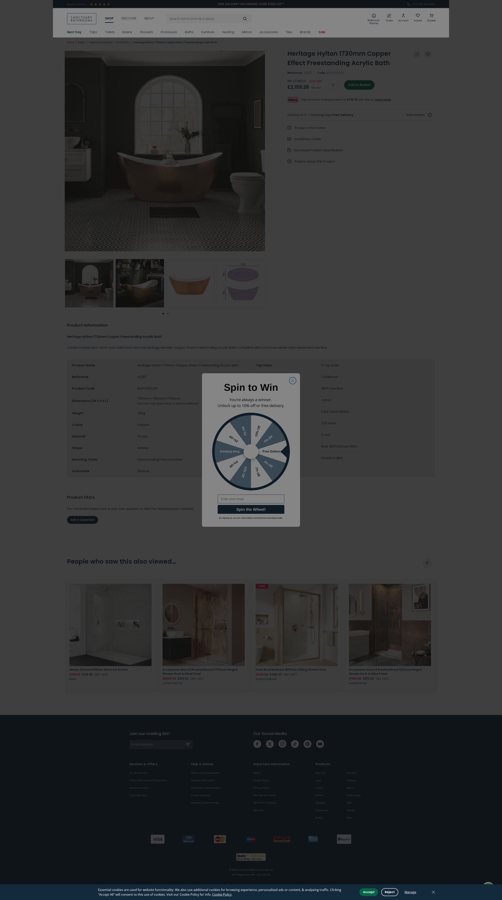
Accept (369, 892)
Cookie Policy (222, 894)
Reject (390, 892)
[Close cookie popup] (433, 892)
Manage (410, 892)
